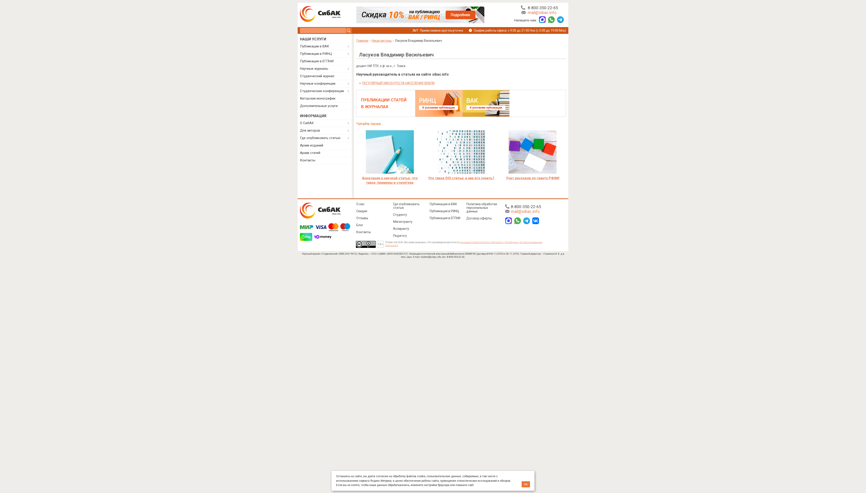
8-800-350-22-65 (543, 7)
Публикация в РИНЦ (444, 211)
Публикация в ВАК (443, 204)
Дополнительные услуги (319, 106)
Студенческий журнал (317, 76)
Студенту (400, 214)
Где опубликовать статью (320, 138)
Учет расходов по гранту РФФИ (532, 178)
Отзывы (362, 218)
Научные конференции (317, 83)
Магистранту (402, 221)
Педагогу (400, 235)
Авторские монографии (317, 98)
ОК (526, 484)
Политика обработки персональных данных (481, 207)
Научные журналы (314, 69)
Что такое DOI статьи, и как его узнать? (461, 178)
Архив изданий (311, 145)
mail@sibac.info (542, 12)
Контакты (307, 160)
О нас (360, 204)
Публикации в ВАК (314, 46)
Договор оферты (479, 218)
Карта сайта (391, 245)
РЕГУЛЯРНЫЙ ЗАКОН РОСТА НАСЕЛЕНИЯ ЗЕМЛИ (398, 83)
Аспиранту (401, 228)
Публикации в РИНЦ (316, 54)
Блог (359, 225)
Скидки (361, 211)
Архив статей (310, 153)
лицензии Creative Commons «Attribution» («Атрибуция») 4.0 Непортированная (501, 242)
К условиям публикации (438, 107)
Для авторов (310, 130)
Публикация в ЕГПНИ (317, 61)
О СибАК (307, 123)
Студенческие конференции (322, 91)
